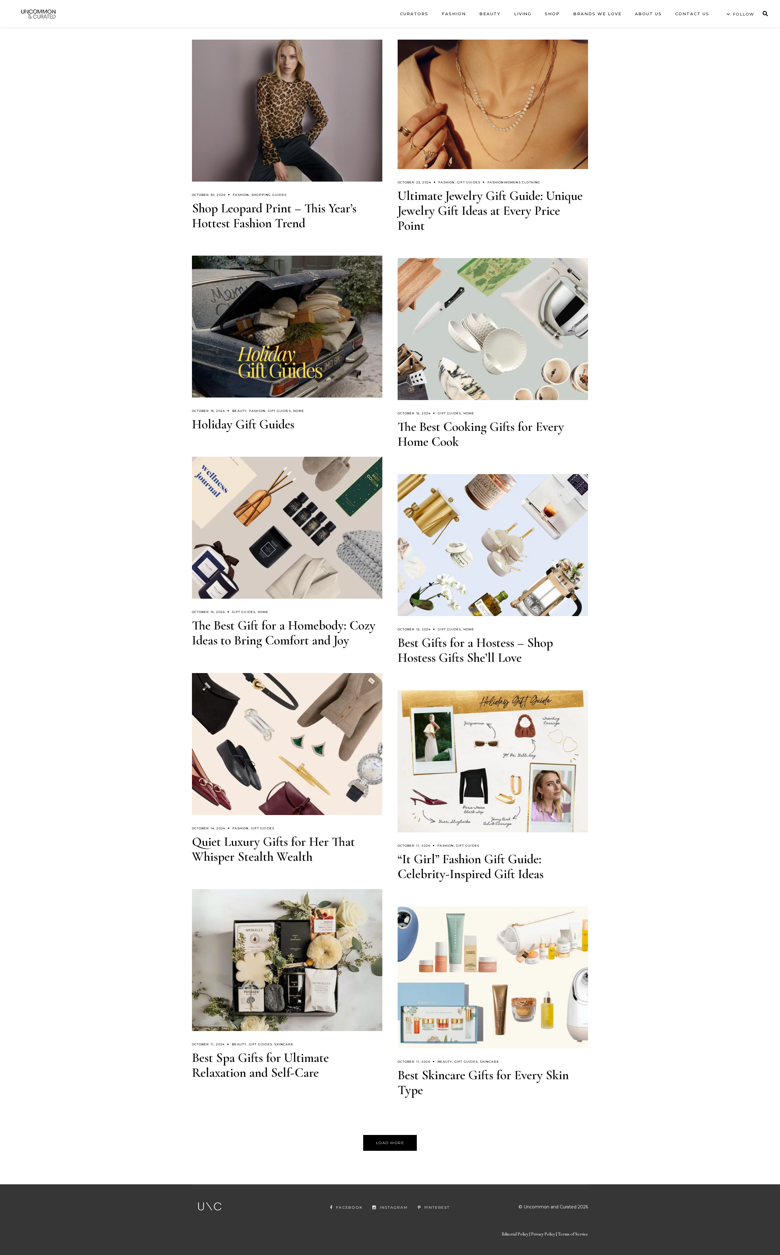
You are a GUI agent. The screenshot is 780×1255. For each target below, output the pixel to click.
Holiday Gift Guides (243, 424)
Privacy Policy (543, 1234)
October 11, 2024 (414, 846)
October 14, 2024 (208, 828)
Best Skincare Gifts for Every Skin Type (483, 1082)
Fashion (241, 195)
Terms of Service (573, 1234)
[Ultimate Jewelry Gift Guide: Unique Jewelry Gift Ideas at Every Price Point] (493, 104)
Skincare (283, 1044)
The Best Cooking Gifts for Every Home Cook (481, 434)
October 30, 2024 (208, 195)
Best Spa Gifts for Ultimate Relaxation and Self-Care (260, 1065)
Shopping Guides (268, 195)
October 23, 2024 (414, 182)
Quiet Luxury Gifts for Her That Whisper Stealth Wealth (273, 849)
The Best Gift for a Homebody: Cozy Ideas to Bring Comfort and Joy (283, 633)
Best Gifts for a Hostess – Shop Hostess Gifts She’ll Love (475, 650)
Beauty (239, 411)
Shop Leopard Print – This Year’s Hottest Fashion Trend (274, 215)
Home (298, 411)
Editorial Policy (515, 1234)
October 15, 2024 (208, 612)
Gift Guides (468, 182)
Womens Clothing (522, 182)
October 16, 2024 (208, 411)
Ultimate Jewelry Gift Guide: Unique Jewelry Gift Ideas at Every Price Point (490, 210)
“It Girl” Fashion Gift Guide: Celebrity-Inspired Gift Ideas (471, 866)
